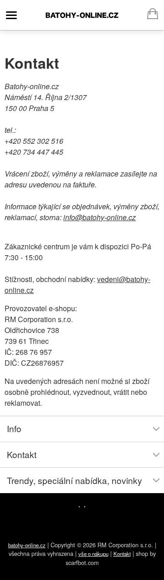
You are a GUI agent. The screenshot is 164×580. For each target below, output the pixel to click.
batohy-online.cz (82, 15)
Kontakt (122, 553)
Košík (152, 12)
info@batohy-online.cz (99, 217)
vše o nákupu (93, 553)
